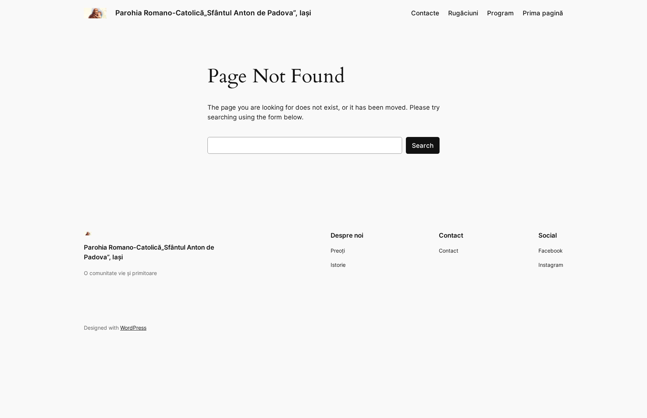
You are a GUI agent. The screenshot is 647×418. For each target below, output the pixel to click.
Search (423, 145)
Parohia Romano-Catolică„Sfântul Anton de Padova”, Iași (213, 12)
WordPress (133, 327)
